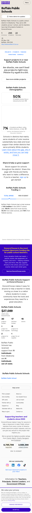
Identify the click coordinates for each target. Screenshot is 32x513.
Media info (19, 408)
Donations (12, 54)
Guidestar (17, 440)
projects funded (23, 446)
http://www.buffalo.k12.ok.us (9, 44)
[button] (16, 505)
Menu (27, 2)
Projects (8, 52)
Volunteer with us (7, 408)
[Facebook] (18, 465)
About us (18, 394)
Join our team (20, 399)
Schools (20, 54)
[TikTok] (24, 465)
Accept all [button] (16, 509)
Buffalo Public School (8, 378)
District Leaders (19, 481)
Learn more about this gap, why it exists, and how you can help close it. (16, 152)
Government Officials (16, 484)
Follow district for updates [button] (17, 16)
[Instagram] (7, 465)
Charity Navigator (23, 438)
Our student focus (21, 397)
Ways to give (5, 411)
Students (16, 52)
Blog (17, 405)
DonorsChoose (5, 2)
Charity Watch (11, 438)
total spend (9, 196)
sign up (23, 177)
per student (23, 196)
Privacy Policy (11, 500)
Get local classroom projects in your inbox (16, 470)
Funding (23, 52)
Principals (6, 481)
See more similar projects (16, 79)
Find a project (6, 394)
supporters (8, 446)
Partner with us (6, 402)
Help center (16, 388)
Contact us (19, 411)
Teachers (22, 479)
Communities (20, 402)
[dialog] (16, 500)
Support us (5, 405)
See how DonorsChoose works (16, 271)
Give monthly (6, 397)
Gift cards (5, 399)
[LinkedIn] (13, 465)
